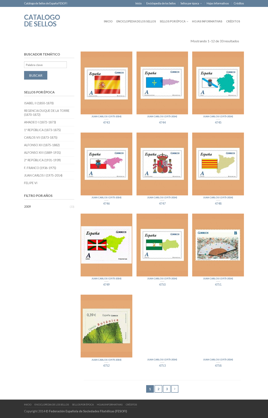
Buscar (35, 75)
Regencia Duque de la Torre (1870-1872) (47, 112)
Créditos (239, 3)
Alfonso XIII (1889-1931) (42, 152)
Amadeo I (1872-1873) (40, 122)
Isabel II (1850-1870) (39, 103)
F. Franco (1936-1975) (40, 168)
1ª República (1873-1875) (42, 130)
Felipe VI (30, 183)
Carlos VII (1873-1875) (40, 137)
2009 (27, 206)
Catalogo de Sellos (42, 20)
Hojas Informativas (218, 3)
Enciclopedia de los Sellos (161, 3)
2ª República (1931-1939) (42, 160)
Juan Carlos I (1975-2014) (106, 116)
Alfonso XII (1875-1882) (42, 145)
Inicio (138, 3)
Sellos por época (189, 3)
